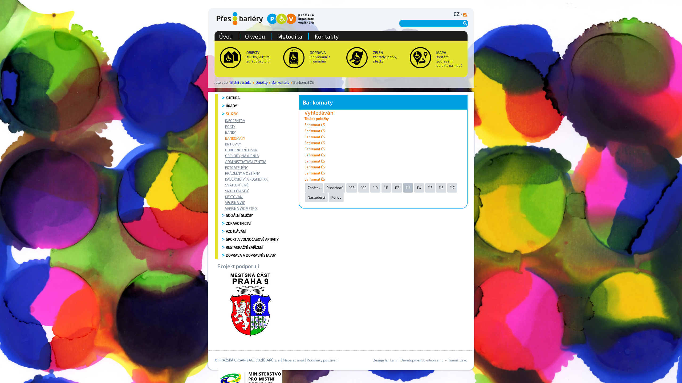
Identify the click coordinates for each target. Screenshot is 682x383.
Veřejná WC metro (241, 208)
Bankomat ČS (315, 125)
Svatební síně (237, 185)
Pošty (230, 126)
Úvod (226, 36)
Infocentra (235, 121)
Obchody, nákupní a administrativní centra (245, 159)
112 (397, 188)
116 (441, 188)
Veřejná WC (235, 203)
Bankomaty (280, 82)
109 (364, 188)
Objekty (261, 82)
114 (419, 188)
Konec (336, 197)
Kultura (233, 98)
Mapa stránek (294, 360)
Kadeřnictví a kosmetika (246, 179)
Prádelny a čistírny (242, 173)
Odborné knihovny (241, 150)
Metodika (289, 36)
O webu (255, 36)
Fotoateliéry (236, 167)
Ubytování (234, 197)
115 (430, 188)
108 (352, 188)
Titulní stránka (240, 82)
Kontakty (327, 36)
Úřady (231, 106)
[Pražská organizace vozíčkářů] (290, 19)
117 (452, 188)
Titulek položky (317, 118)
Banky (230, 132)
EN (465, 15)
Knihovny (233, 144)
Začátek (314, 188)
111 (386, 188)
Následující (316, 197)
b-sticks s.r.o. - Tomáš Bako (445, 360)
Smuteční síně (237, 191)
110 (375, 188)
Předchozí (335, 188)
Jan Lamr (391, 360)
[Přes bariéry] (240, 18)
